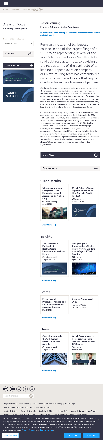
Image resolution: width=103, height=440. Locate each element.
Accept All (73, 435)
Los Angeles (92, 411)
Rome (72, 415)
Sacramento (82, 415)
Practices (15, 10)
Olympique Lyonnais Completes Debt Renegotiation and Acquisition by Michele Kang (53, 193)
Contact (9, 53)
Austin (6, 411)
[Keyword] (31, 396)
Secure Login (70, 404)
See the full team (13, 66)
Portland (63, 415)
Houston (73, 411)
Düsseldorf (62, 411)
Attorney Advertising (54, 404)
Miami (6, 415)
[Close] (99, 420)
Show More (48, 155)
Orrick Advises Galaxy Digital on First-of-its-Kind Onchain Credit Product (83, 192)
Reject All (91, 435)
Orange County (44, 415)
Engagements (50, 168)
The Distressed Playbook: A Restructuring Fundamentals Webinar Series (53, 249)
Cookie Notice (37, 404)
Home (5, 10)
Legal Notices (9, 404)
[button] (36, 10)
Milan (15, 415)
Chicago (52, 411)
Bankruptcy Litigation (16, 29)
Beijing (15, 411)
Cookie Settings (10, 435)
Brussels (32, 411)
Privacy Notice (23, 404)
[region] (51, 427)
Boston (23, 411)
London (82, 411)
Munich (22, 415)
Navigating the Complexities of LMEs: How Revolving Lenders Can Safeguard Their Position (83, 249)
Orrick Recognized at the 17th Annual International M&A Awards (52, 340)
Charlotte (42, 411)
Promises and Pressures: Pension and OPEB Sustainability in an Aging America (54, 303)
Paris (55, 415)
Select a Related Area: (13, 39)
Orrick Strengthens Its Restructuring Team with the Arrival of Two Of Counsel (83, 340)
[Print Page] (41, 10)
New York (31, 415)
